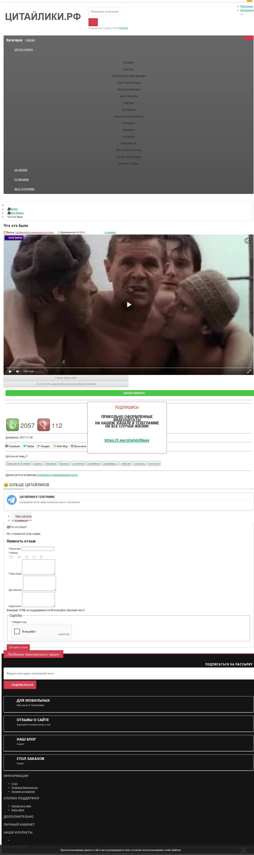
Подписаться (22, 684)
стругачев (78, 463)
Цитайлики (129, 110)
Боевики (128, 62)
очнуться (154, 463)
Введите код (19, 622)
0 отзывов (110, 232)
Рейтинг (14, 553)
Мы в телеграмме (26, 187)
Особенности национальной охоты (34, 232)
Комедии (128, 103)
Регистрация (246, 6)
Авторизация (247, 10)
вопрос (38, 463)
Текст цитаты (23, 516)
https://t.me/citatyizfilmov (127, 440)
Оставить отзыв (18, 647)
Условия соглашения (23, 791)
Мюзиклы (128, 130)
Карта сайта (18, 809)
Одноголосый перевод (128, 116)
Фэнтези (128, 69)
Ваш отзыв (15, 573)
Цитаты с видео (23, 49)
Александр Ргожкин (18, 463)
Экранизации (128, 143)
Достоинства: (15, 590)
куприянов (93, 463)
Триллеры (128, 123)
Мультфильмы (128, 96)
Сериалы (128, 136)
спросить (139, 463)
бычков (64, 463)
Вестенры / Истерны (128, 150)
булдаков (51, 463)
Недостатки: (15, 606)
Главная (30, 40)
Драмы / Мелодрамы (128, 157)
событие (126, 463)
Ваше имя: (15, 548)
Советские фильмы (129, 83)
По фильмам (21, 179)
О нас (14, 783)
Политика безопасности (25, 787)
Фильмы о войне (128, 163)
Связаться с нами (21, 805)
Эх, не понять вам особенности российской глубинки (66, 384)
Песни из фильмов (128, 89)
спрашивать (110, 463)
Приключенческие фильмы (128, 76)
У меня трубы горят (66, 378)
